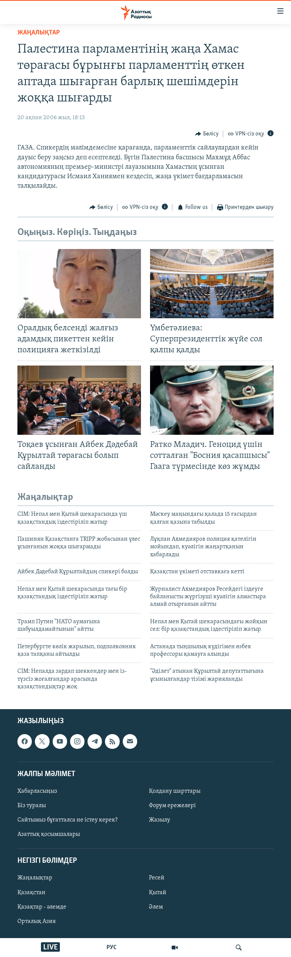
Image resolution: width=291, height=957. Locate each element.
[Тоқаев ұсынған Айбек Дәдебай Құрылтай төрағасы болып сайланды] (79, 400)
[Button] (207, 134)
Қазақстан (31, 893)
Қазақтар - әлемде (41, 907)
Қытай (157, 893)
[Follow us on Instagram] (77, 741)
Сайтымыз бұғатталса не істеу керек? (67, 820)
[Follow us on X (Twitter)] (42, 741)
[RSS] (112, 741)
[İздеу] (238, 947)
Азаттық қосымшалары (48, 835)
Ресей (156, 878)
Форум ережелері (172, 806)
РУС (111, 948)
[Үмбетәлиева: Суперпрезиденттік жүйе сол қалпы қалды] (212, 283)
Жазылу (159, 820)
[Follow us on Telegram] (95, 741)
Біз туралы (31, 806)
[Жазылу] (130, 741)
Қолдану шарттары (174, 791)
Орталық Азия (36, 921)
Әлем (156, 907)
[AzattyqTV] (174, 947)
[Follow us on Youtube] (60, 741)
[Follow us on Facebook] (24, 741)
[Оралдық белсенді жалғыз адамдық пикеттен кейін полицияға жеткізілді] (79, 283)
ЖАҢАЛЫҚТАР (38, 33)
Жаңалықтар (34, 878)
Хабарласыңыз (37, 791)
